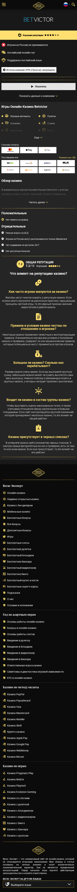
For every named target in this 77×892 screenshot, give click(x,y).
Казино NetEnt (15, 779)
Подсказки (13, 593)
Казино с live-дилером (20, 505)
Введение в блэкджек (20, 646)
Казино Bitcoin (15, 757)
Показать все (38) (67, 157)
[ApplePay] (29, 150)
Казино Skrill (14, 725)
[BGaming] (66, 170)
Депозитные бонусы (19, 530)
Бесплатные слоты (18, 543)
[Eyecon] (47, 170)
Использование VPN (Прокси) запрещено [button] (30, 70)
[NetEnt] (10, 163)
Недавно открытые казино (23, 499)
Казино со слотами (18, 798)
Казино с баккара (17, 829)
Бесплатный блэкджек (20, 555)
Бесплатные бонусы (19, 518)
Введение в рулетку (18, 640)
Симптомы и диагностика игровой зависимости (35, 671)
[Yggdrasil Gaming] (10, 170)
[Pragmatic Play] (29, 163)
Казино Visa (14, 707)
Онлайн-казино (16, 493)
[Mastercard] (10, 150)
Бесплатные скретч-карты (22, 586)
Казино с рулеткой (18, 804)
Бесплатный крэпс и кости (22, 580)
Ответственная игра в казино (24, 665)
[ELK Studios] (66, 163)
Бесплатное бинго (17, 574)
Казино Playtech (16, 785)
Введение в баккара (19, 659)
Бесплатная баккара (19, 561)
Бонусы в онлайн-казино (21, 628)
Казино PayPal (15, 694)
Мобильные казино (18, 511)
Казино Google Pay (18, 744)
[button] (38, 884)
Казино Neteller (16, 719)
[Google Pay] (47, 150)
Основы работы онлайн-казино (25, 622)
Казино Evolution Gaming (21, 792)
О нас (10, 599)
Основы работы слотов (21, 634)
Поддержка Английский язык (24, 60)
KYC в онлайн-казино (19, 678)
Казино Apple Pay (17, 738)
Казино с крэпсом (17, 835)
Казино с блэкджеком (20, 810)
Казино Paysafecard (18, 700)
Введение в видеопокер (21, 653)
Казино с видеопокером (21, 817)
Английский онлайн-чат (21, 52)
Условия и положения (20, 605)
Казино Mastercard (18, 713)
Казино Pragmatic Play (20, 773)
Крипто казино (16, 732)
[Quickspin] (29, 170)
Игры (10, 536)
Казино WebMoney (18, 750)
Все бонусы (14, 524)
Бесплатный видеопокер (21, 568)
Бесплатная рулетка (19, 549)
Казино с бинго (16, 823)
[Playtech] (47, 163)
